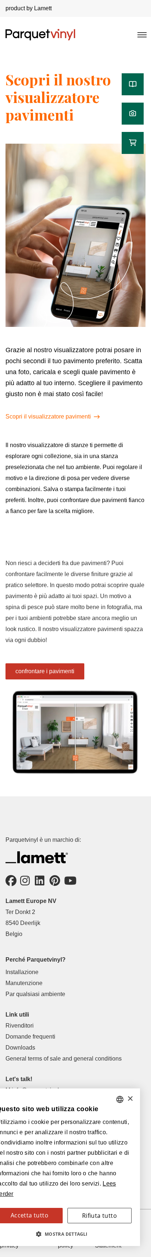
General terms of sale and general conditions (63, 1058)
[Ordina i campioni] (133, 143)
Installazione (21, 972)
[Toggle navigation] (141, 34)
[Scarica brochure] (133, 84)
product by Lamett (28, 8)
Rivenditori (19, 1025)
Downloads (20, 1047)
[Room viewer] (133, 114)
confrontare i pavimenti (44, 671)
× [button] (130, 1099)
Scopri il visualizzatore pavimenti (48, 416)
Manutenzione (24, 983)
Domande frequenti (30, 1036)
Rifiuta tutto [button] (99, 1216)
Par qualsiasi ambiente (35, 994)
